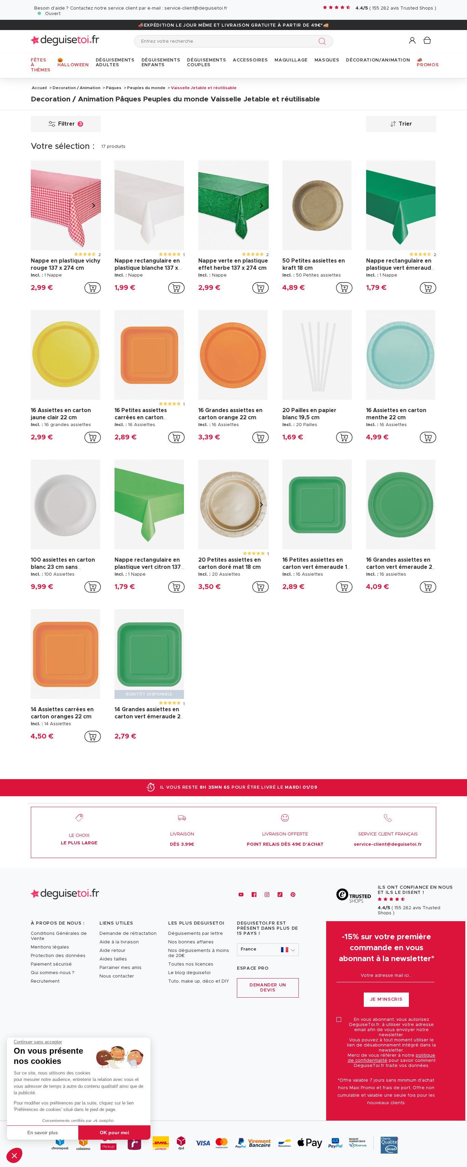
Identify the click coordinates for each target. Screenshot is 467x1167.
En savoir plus (42, 1132)
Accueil (39, 88)
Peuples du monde (146, 88)
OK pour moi (114, 1132)
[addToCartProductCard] (92, 287)
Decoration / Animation (77, 88)
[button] (14, 1155)
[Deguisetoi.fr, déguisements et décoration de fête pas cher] (65, 41)
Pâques (113, 88)
